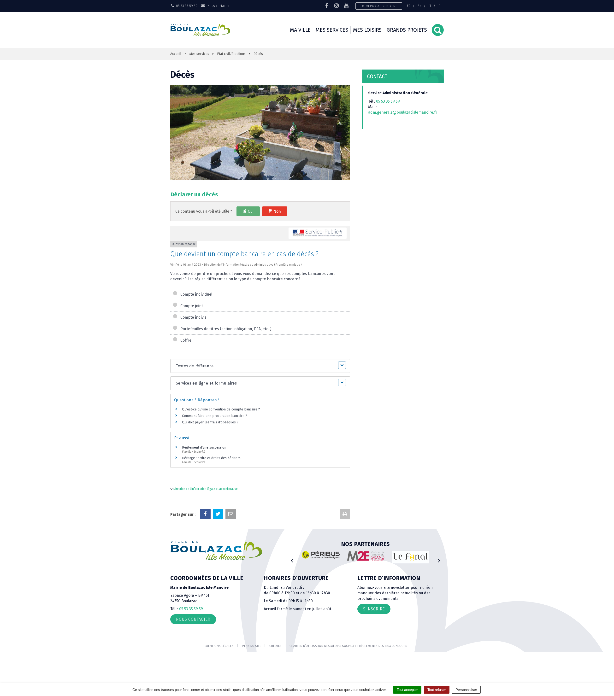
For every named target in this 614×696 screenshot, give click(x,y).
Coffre (184, 340)
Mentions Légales (220, 646)
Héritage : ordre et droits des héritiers (211, 458)
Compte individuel (195, 294)
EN (419, 6)
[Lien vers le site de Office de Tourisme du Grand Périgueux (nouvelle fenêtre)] (411, 557)
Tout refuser (436, 690)
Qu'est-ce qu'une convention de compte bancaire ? (221, 409)
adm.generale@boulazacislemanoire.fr (402, 112)
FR (408, 6)
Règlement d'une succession (204, 447)
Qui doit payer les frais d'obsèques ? (210, 422)
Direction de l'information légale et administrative (205, 489)
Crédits (275, 646)
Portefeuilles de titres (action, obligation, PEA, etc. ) (224, 329)
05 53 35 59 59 (388, 101)
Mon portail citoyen (379, 6)
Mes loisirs (367, 30)
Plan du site (251, 646)
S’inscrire (374, 609)
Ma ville (300, 30)
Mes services (332, 30)
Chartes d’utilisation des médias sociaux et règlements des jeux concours (348, 646)
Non (277, 211)
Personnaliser (466, 690)
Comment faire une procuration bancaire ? (214, 416)
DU (441, 6)
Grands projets (407, 30)
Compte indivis (192, 317)
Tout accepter (407, 690)
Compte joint (190, 306)
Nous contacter (218, 6)
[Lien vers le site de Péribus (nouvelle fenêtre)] (321, 555)
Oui (251, 211)
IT (430, 6)
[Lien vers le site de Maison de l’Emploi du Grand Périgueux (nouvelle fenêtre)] (366, 556)
